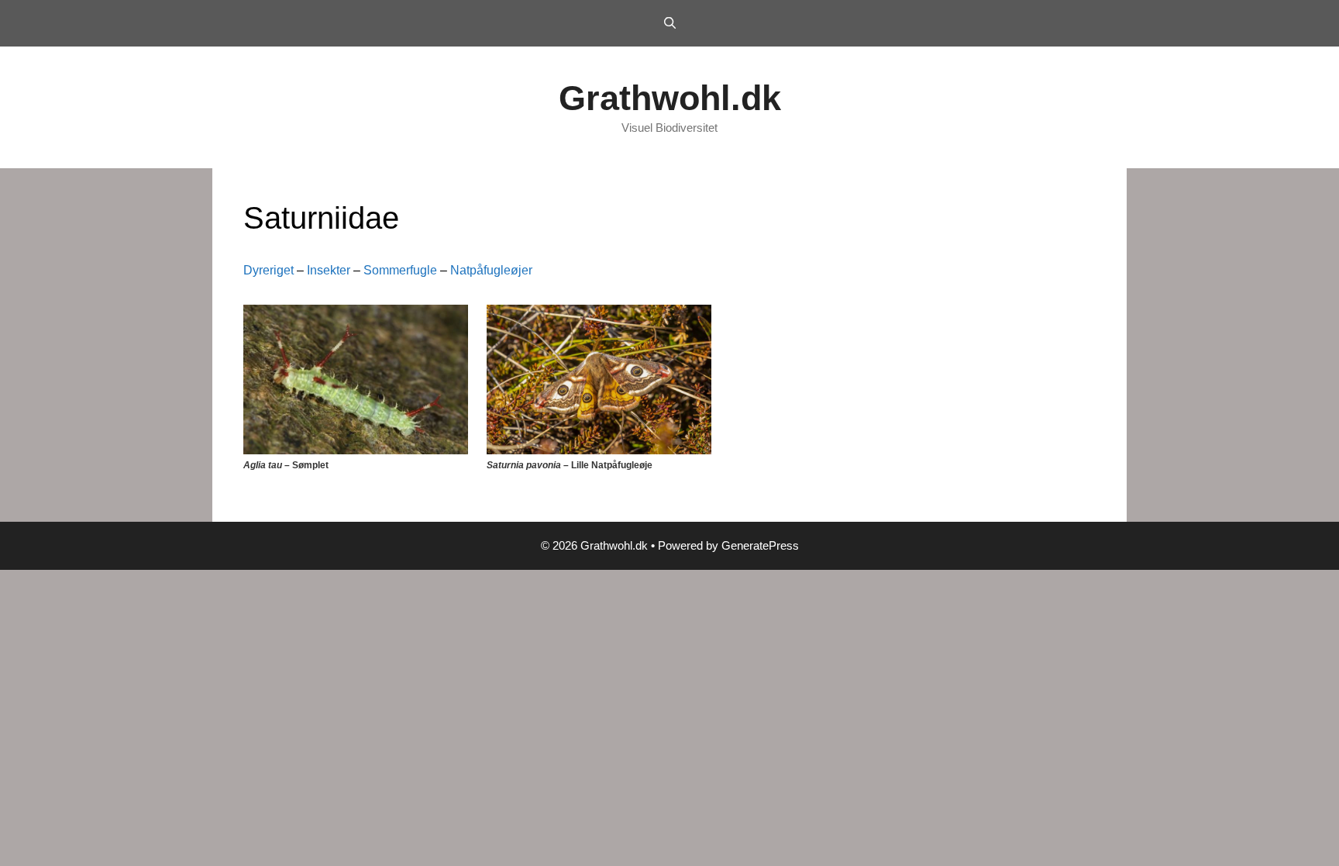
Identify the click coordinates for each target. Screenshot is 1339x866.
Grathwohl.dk (670, 98)
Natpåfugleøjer (491, 270)
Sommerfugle (400, 270)
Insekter (328, 270)
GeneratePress (760, 545)
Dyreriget (268, 270)
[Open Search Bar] (669, 23)
